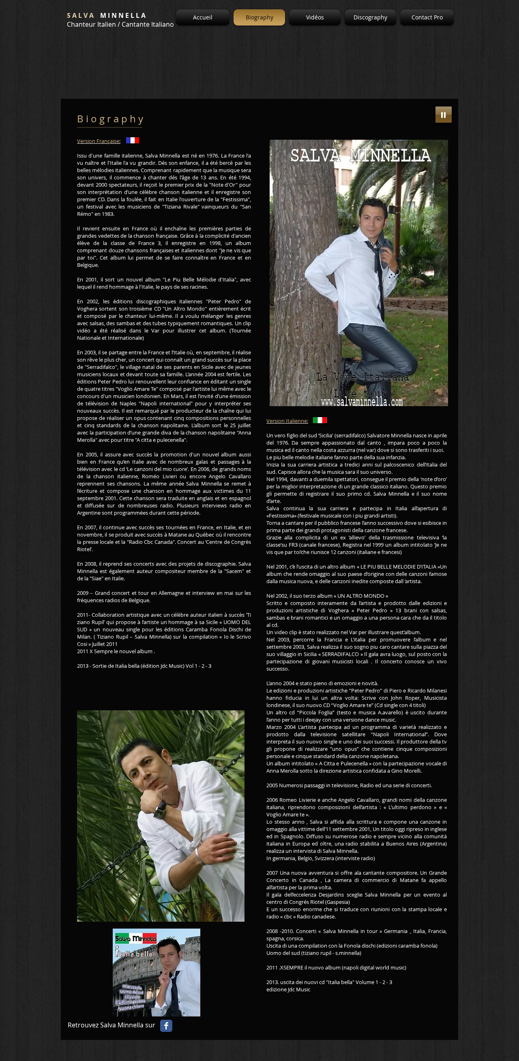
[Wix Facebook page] (166, 1026)
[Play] (443, 115)
